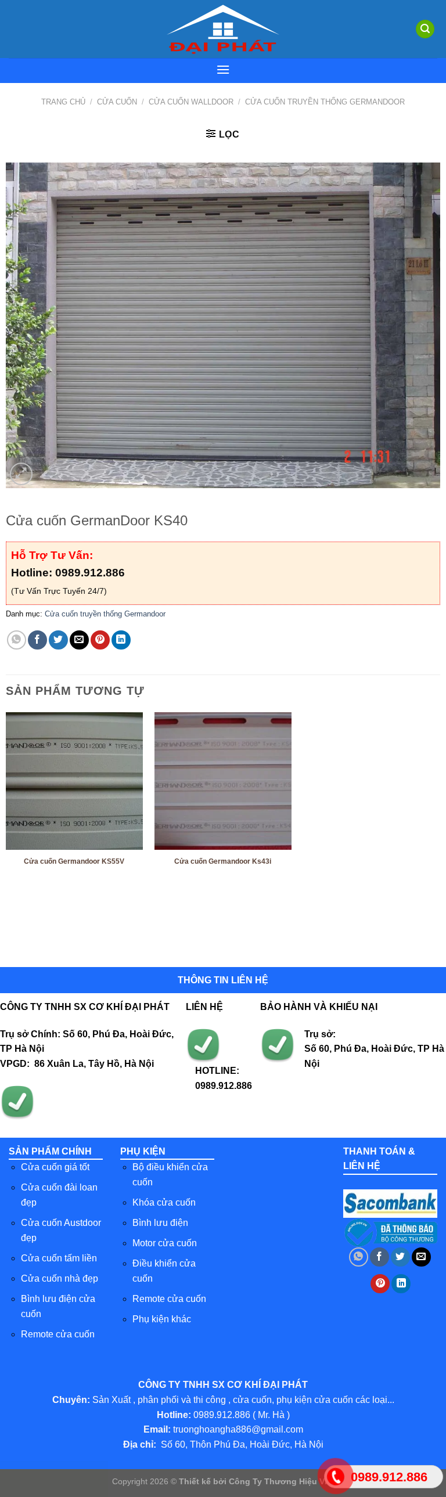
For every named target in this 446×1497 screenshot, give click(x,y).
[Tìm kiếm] (425, 29)
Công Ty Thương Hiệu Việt (281, 1481)
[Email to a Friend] (79, 640)
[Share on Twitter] (58, 640)
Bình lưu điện (160, 1223)
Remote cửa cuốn (58, 1334)
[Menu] (223, 69)
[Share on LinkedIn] (121, 640)
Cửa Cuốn (117, 102)
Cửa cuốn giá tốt (55, 1167)
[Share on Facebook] (37, 640)
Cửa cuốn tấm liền (59, 1258)
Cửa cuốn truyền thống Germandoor (325, 102)
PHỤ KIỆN (143, 1151)
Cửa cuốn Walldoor (191, 102)
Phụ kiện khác (161, 1319)
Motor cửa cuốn (164, 1243)
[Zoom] (21, 474)
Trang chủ (63, 102)
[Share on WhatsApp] (16, 640)
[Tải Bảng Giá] (54, 1479)
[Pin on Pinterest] (100, 640)
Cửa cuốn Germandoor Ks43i (222, 861)
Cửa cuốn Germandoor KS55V (74, 861)
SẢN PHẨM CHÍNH (50, 1151)
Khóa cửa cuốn (164, 1202)
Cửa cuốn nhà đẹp (59, 1278)
